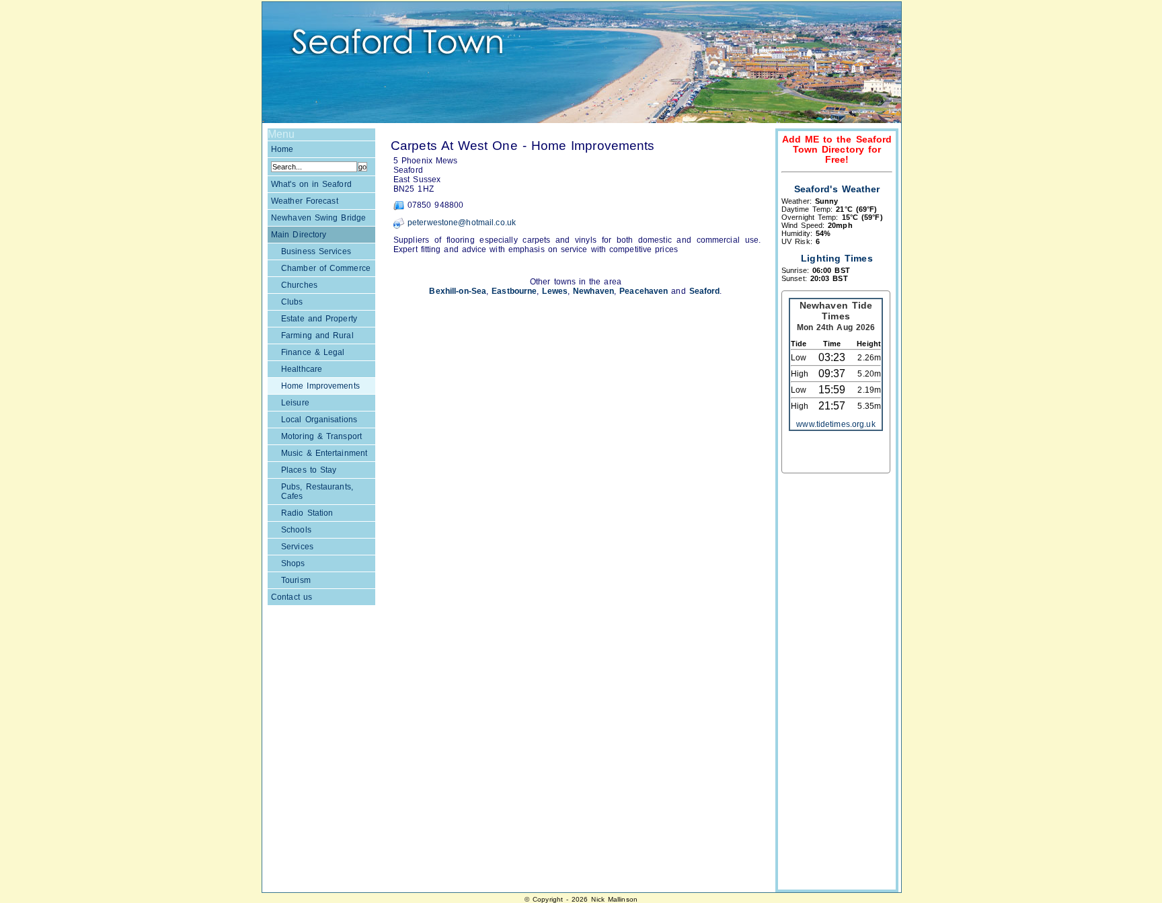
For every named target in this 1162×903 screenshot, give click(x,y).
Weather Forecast (304, 201)
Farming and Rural (317, 335)
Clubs (292, 302)
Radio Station (307, 513)
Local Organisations (319, 419)
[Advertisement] (835, 683)
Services (297, 546)
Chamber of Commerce (326, 268)
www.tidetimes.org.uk (835, 424)
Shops (293, 563)
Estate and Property (319, 318)
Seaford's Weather (837, 189)
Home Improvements (320, 386)
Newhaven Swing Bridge (318, 218)
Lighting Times (836, 258)
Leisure (295, 402)
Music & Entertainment (324, 453)
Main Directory (298, 234)
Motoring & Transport (321, 436)
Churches (299, 285)
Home (282, 149)
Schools (296, 530)
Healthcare (301, 369)
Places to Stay (308, 470)
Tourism (296, 580)
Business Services (316, 251)
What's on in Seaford (311, 184)
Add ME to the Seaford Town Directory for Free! (837, 149)
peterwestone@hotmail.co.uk (462, 222)
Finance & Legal (312, 352)
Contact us (291, 597)
